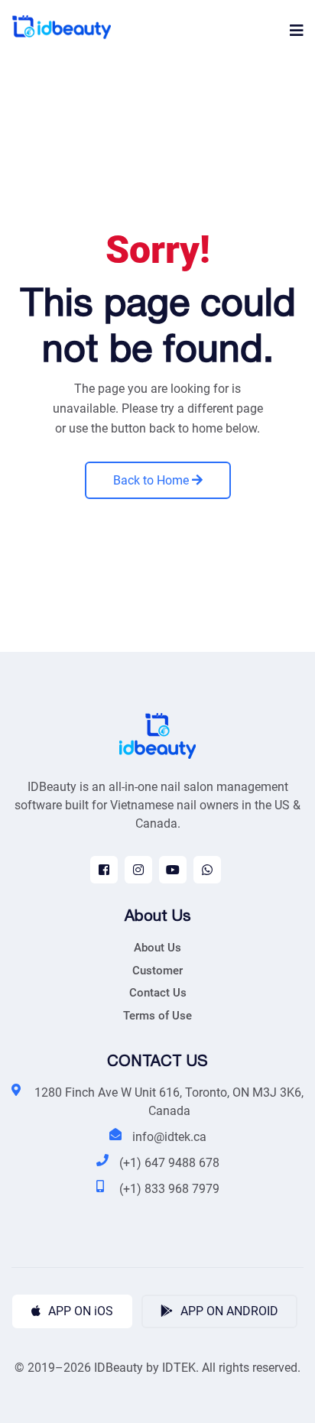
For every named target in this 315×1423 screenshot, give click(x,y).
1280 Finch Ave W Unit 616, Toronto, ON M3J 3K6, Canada (169, 1101)
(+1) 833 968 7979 (169, 1189)
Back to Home (152, 480)
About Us (157, 948)
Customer (157, 970)
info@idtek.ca (169, 1137)
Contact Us (158, 993)
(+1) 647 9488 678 (169, 1163)
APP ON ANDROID (227, 1311)
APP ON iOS (79, 1311)
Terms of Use (157, 1016)
